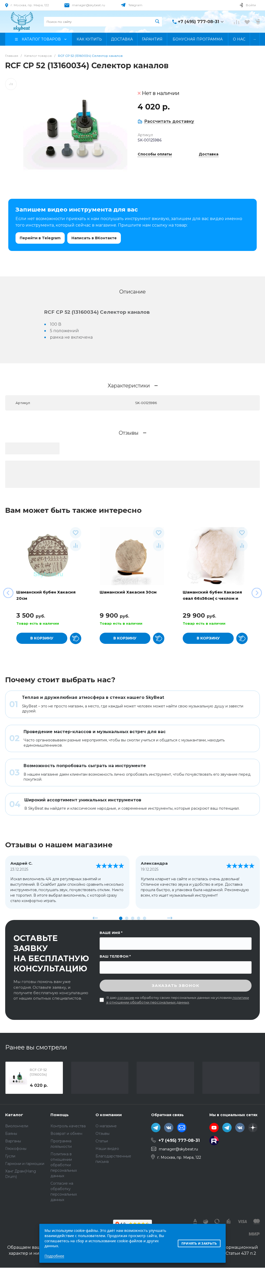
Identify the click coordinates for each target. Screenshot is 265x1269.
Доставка (208, 154)
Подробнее (54, 1255)
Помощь (59, 1114)
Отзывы (102, 1133)
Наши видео (107, 1148)
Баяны (11, 1133)
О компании (108, 1114)
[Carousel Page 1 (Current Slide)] (120, 918)
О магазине (106, 1126)
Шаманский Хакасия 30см (128, 592)
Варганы (13, 1141)
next (169, 918)
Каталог (14, 1114)
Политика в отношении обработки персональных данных (63, 1165)
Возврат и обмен (66, 1133)
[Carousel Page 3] (132, 918)
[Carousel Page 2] (126, 918)
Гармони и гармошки (24, 1163)
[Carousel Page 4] (138, 918)
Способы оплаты (155, 154)
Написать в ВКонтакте (94, 238)
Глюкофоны (15, 1148)
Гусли (10, 1156)
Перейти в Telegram (40, 238)
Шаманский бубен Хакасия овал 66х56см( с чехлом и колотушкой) (212, 598)
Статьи (101, 1141)
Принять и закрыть (199, 1243)
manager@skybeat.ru (88, 5)
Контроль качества (68, 1126)
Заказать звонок (176, 985)
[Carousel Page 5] (144, 918)
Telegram (135, 5)
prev (95, 918)
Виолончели (16, 1126)
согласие (125, 997)
